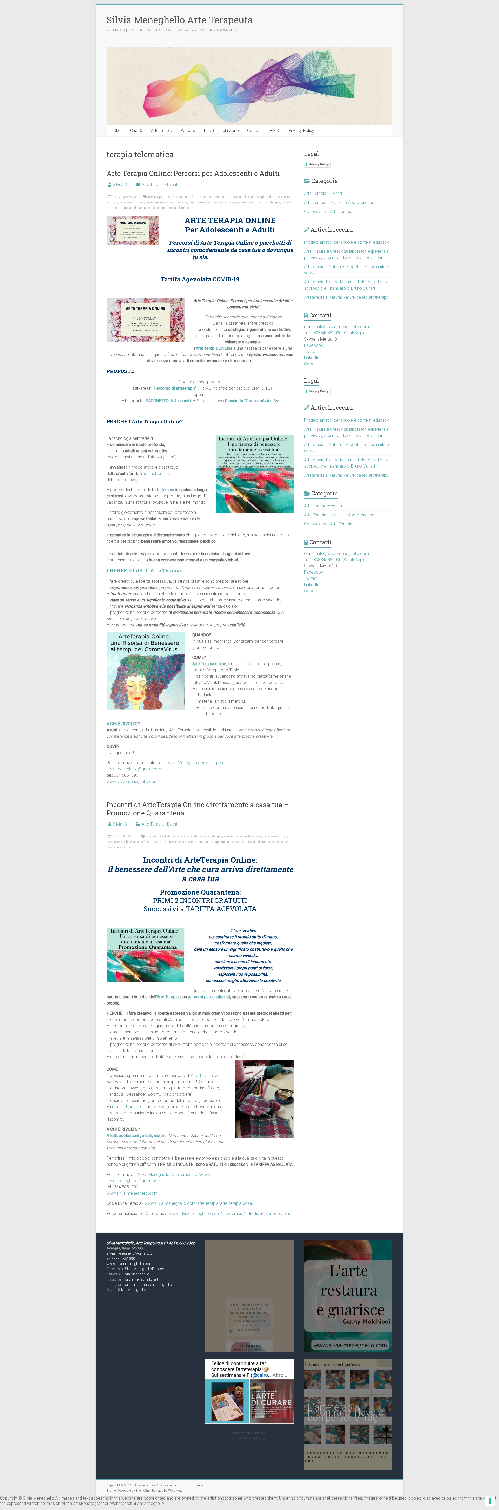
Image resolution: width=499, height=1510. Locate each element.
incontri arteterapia (267, 202)
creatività (181, 202)
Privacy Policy (301, 130)
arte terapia (155, 197)
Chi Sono (230, 130)
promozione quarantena (181, 842)
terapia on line (280, 842)
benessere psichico (131, 202)
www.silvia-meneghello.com (132, 781)
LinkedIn (311, 357)
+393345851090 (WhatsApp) (337, 332)
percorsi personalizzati (209, 996)
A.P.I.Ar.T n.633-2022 (177, 1243)
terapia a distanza (134, 208)
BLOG (209, 130)
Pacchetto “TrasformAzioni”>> (252, 400)
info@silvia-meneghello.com (343, 326)
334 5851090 (124, 1258)
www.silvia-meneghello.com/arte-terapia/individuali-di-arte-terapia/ (230, 1213)
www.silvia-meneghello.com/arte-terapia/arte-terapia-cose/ (199, 1203)
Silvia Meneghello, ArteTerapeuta (197, 762)
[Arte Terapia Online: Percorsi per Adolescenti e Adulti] (133, 218)
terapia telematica (179, 208)
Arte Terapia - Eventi (160, 184)
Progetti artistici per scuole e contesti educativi (347, 242)
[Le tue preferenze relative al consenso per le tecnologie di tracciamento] (490, 1501)
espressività (245, 202)
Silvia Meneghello (135, 1274)
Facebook (313, 345)
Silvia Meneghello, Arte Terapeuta (133, 1243)
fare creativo (155, 842)
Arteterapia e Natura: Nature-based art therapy (346, 297)
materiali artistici (156, 473)
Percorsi (188, 130)
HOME (116, 130)
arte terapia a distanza (179, 197)
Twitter (310, 351)
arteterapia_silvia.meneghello (148, 1284)
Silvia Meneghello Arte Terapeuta (180, 20)
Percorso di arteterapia (174, 388)
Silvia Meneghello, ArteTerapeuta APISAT (175, 1174)
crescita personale (224, 202)
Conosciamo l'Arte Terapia (328, 211)
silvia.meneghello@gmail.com (134, 769)
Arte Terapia (168, 996)
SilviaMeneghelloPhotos (144, 1269)
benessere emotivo (275, 836)
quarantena (206, 842)
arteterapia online (238, 197)
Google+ (312, 364)
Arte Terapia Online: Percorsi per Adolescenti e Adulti (193, 173)
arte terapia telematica (210, 197)
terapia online (156, 208)
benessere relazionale (159, 202)
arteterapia (215, 836)
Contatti (254, 130)
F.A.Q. (275, 130)
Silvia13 (120, 184)
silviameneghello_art (141, 1279)
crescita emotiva (200, 202)
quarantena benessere (229, 842)
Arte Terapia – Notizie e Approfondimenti (341, 202)
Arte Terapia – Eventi (323, 193)
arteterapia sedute (263, 197)
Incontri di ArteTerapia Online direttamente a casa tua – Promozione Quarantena (198, 808)
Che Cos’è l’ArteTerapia (151, 130)
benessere (254, 836)
